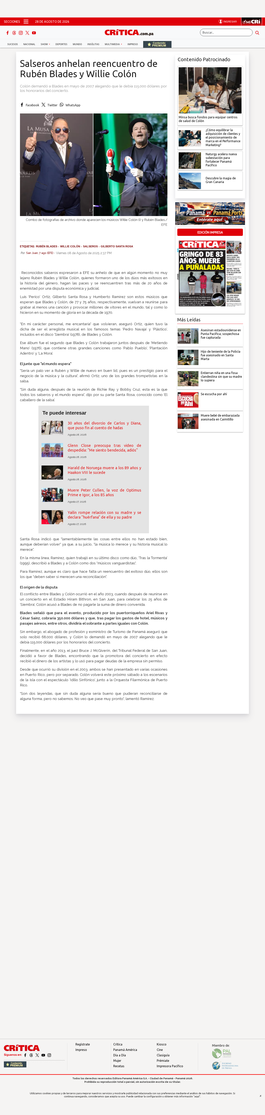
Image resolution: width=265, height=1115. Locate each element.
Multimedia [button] (112, 44)
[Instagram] (21, 32)
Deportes (61, 44)
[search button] (257, 32)
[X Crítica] (27, 32)
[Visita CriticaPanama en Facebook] (25, 1054)
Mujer (117, 1060)
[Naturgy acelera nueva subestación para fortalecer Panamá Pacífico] (190, 160)
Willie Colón (70, 246)
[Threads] (14, 32)
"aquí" (196, 1096)
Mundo (77, 44)
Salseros (90, 246)
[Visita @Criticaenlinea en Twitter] (31, 1054)
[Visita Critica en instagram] (49, 1054)
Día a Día (119, 1055)
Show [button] (44, 44)
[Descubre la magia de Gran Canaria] (190, 180)
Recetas (118, 1066)
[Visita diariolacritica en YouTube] (44, 1054)
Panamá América (125, 1049)
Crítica (117, 1044)
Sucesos (12, 44)
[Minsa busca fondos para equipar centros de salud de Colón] (210, 90)
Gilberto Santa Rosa (117, 246)
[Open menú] (26, 21)
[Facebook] (8, 32)
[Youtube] (34, 32)
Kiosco (161, 1044)
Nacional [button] (29, 44)
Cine (160, 1049)
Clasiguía (163, 1055)
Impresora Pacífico (170, 1066)
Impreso (132, 44)
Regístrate (82, 1044)
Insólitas (93, 44)
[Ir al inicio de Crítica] (131, 32)
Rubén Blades (46, 246)
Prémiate (163, 1060)
